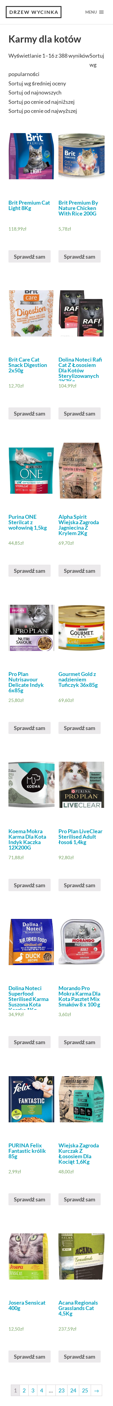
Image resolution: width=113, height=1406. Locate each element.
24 (73, 1390)
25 (85, 1390)
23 (61, 1390)
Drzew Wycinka (33, 12)
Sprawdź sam (29, 256)
